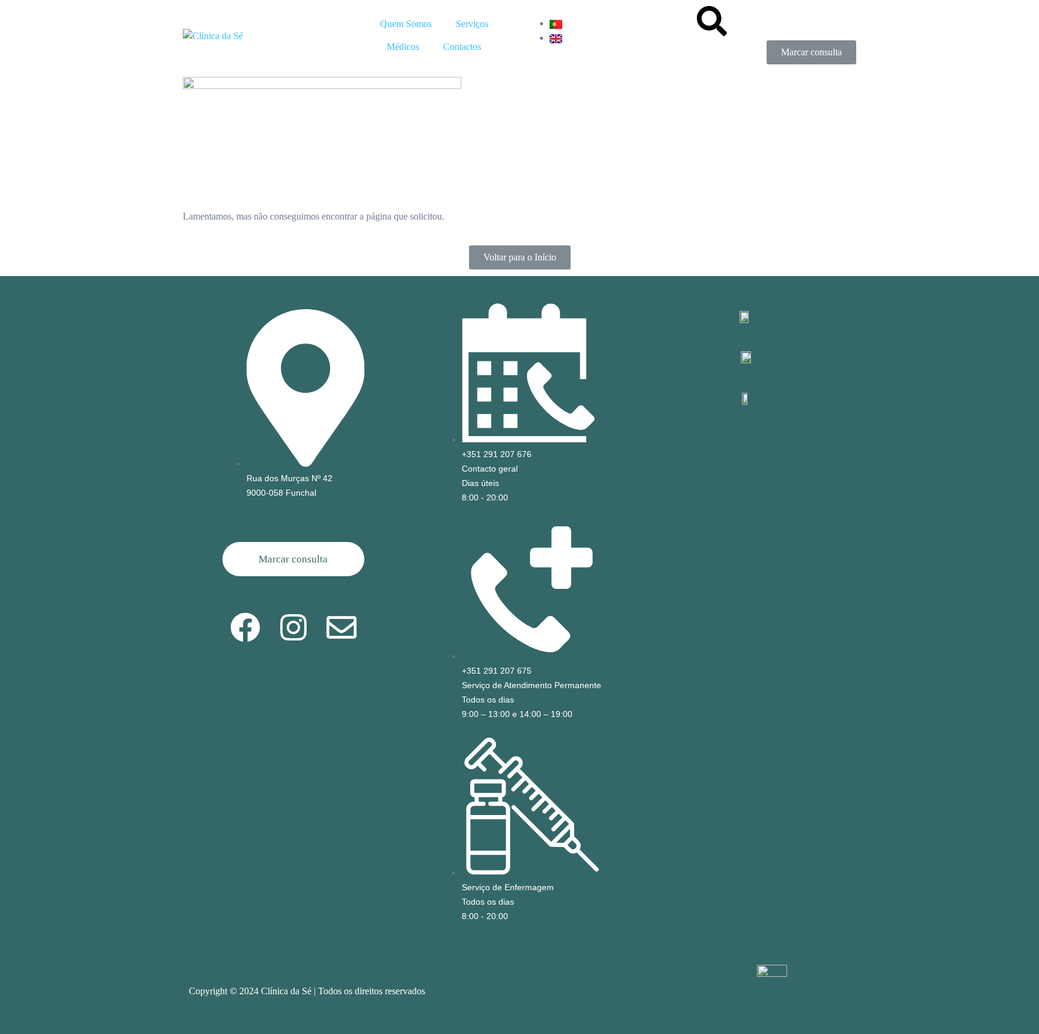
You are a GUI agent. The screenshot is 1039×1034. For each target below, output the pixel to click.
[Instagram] (293, 627)
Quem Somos (406, 24)
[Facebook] (245, 627)
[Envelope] (341, 627)
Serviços (472, 24)
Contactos (462, 47)
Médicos (403, 47)
